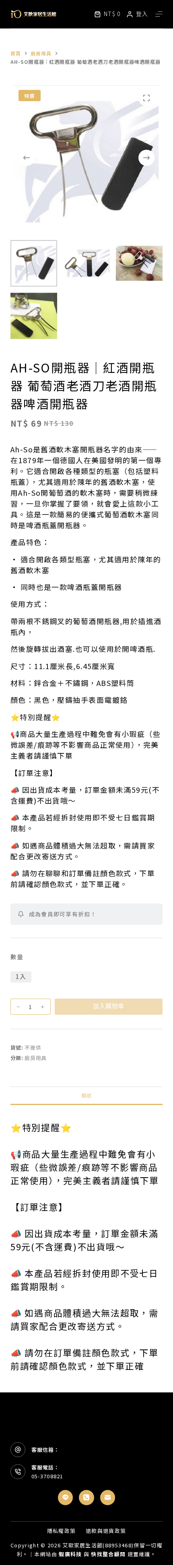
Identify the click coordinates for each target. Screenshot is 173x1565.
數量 (16, 956)
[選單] (159, 14)
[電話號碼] (86, 1497)
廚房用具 (36, 1058)
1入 (21, 976)
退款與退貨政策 (106, 1531)
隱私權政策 (61, 1531)
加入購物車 (108, 1006)
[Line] (65, 1497)
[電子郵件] (107, 1497)
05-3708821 (47, 1476)
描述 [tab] (86, 1095)
